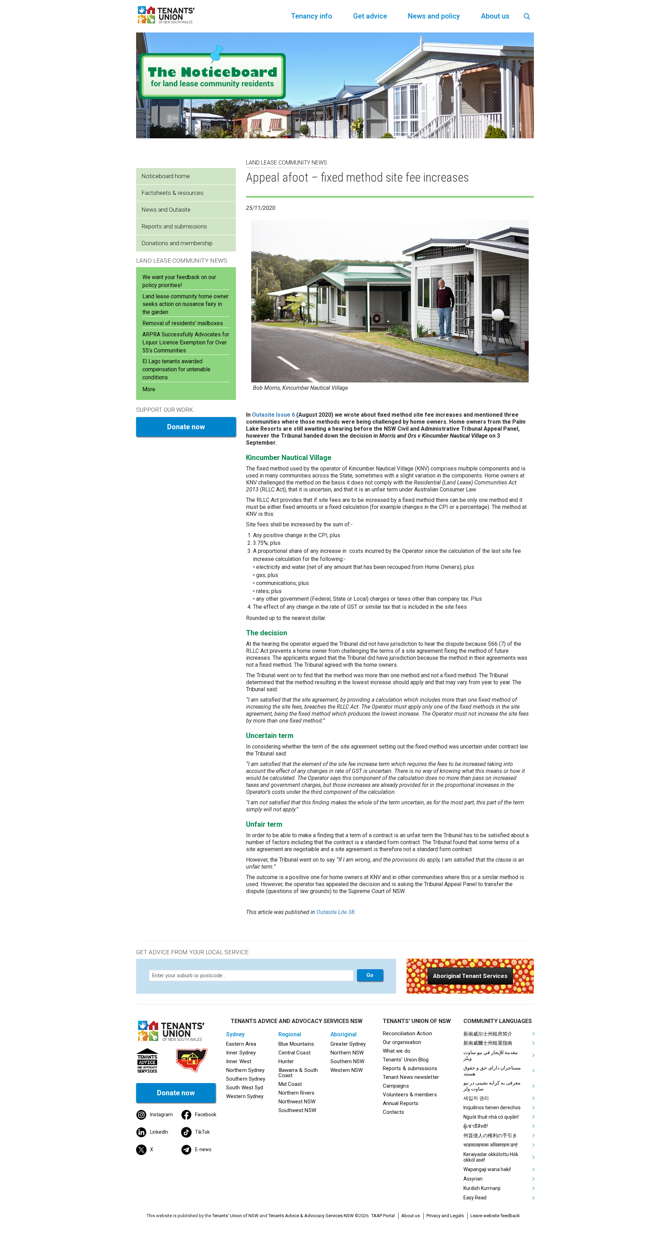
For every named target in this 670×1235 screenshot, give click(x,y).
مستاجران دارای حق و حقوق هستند (492, 1070)
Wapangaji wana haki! (487, 1169)
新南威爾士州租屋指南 (487, 1043)
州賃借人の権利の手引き (490, 1135)
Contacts (393, 1112)
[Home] (167, 14)
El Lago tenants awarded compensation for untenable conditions (176, 369)
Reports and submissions (174, 226)
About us (410, 1215)
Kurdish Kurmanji (481, 1188)
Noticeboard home (165, 176)
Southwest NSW (297, 1110)
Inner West (238, 1061)
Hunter (286, 1061)
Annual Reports (400, 1103)
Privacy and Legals (445, 1215)
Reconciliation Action (407, 1033)
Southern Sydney (245, 1079)
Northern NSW (347, 1053)
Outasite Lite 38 (336, 912)
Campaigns (396, 1086)
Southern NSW (347, 1061)
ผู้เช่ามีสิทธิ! (475, 1126)
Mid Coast (290, 1084)
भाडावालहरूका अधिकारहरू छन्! (490, 1145)
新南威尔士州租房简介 (487, 1034)
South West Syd (244, 1087)
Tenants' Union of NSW (235, 1215)
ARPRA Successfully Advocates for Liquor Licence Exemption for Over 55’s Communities (185, 342)
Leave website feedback (495, 1215)
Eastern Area (241, 1044)
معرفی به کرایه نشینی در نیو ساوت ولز (492, 1085)
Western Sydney (244, 1096)
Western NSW (346, 1070)
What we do (396, 1051)
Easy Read (474, 1197)
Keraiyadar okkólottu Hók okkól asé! (490, 1157)
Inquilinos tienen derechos (492, 1107)
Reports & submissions (410, 1068)
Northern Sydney (245, 1070)
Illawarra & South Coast (298, 1073)
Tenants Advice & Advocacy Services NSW (311, 1215)
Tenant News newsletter (411, 1077)
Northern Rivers (296, 1093)
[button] (470, 976)
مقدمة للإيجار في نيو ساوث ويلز (490, 1055)
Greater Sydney (348, 1044)
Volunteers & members (410, 1094)
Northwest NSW (296, 1101)
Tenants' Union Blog (406, 1060)
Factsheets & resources (172, 192)
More (148, 389)
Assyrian (473, 1179)
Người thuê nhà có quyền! (491, 1117)
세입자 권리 (476, 1098)
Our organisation (402, 1042)
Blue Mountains (296, 1044)
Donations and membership (177, 243)
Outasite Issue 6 (273, 414)
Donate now (186, 427)
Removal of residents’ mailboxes (182, 323)
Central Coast (294, 1053)
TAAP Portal (383, 1215)
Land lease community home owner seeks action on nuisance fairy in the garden (185, 304)
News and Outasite (166, 209)
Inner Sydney (241, 1053)
